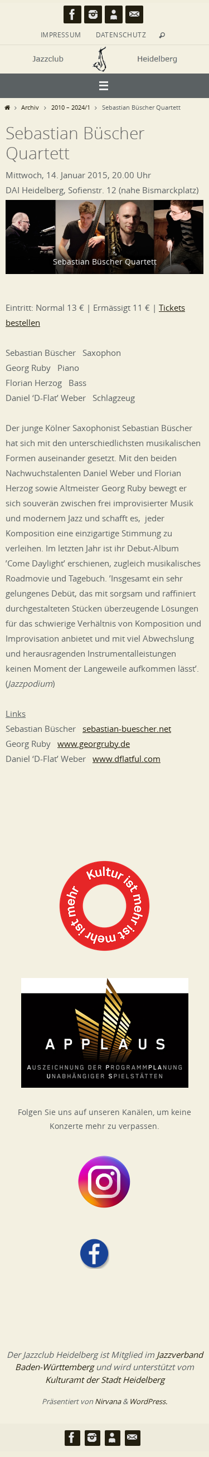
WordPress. (148, 1401)
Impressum (61, 34)
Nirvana (108, 1401)
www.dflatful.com (127, 758)
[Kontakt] (134, 14)
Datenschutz (121, 34)
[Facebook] (72, 14)
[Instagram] (93, 14)
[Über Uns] (114, 14)
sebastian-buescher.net (126, 728)
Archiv (30, 107)
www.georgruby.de (93, 743)
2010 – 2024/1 (70, 107)
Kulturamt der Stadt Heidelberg (104, 1379)
